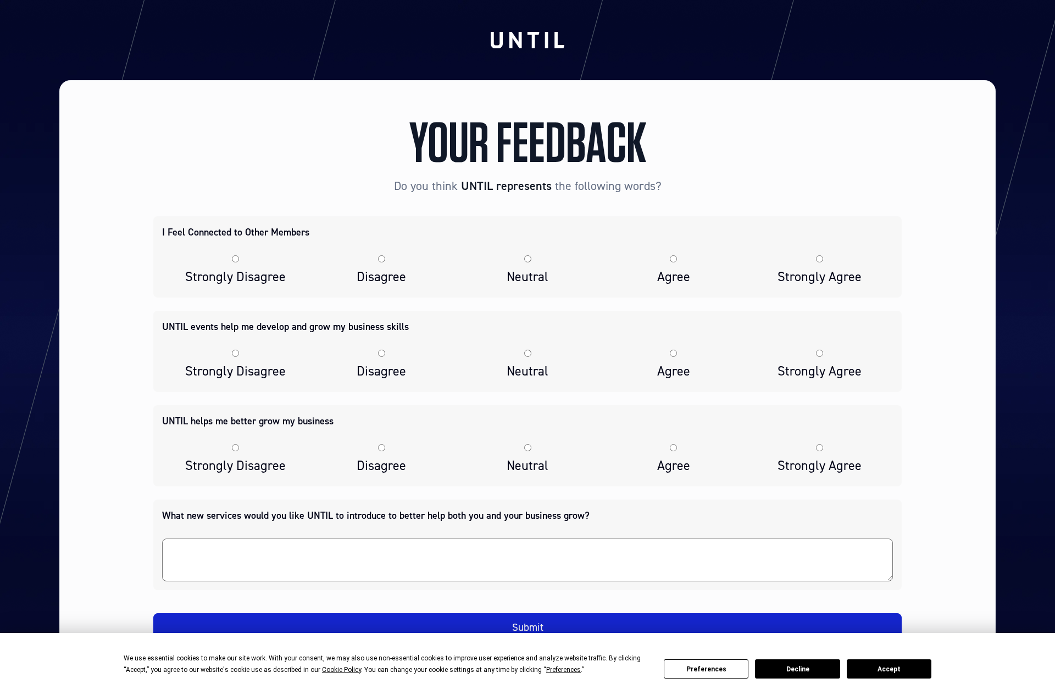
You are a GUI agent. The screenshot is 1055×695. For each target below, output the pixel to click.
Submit (527, 627)
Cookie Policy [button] (341, 670)
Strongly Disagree (235, 276)
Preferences (706, 669)
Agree (673, 276)
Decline (797, 669)
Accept (889, 669)
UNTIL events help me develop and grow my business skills (285, 326)
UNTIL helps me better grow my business (248, 421)
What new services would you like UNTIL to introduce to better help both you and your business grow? (376, 515)
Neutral (527, 276)
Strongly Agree (820, 276)
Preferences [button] (563, 670)
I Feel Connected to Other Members (235, 232)
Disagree (381, 276)
